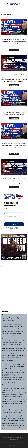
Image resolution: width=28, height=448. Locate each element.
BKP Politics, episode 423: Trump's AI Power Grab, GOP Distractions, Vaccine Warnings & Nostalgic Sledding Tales (13, 318)
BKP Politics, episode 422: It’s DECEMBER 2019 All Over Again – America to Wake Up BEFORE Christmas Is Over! (14, 366)
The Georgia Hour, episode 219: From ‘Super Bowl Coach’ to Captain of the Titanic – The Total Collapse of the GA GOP (14, 388)
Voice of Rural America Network (14, 435)
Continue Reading (14, 49)
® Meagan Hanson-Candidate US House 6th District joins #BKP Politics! (14, 64)
